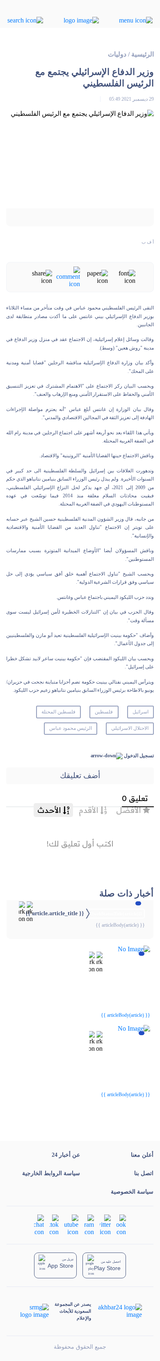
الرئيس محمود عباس (70, 728)
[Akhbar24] (116, 1311)
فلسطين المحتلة (58, 712)
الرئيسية (142, 54)
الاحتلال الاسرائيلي (130, 728)
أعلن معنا (142, 1155)
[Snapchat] (39, 1224)
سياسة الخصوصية (132, 1192)
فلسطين (104, 712)
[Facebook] (121, 1224)
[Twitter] (105, 1224)
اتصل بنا (143, 1173)
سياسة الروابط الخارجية (51, 1173)
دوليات (117, 54)
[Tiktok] (54, 1224)
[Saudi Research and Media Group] (33, 1311)
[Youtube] (71, 1224)
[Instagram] (89, 1224)
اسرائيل (141, 712)
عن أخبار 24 (66, 1155)
